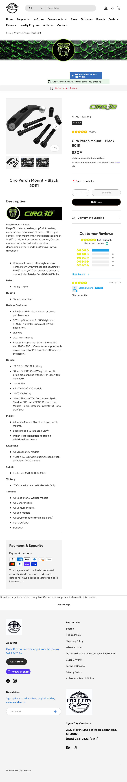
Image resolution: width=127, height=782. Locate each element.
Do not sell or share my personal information (91, 653)
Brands (100, 19)
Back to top (63, 604)
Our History (16, 661)
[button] (119, 8)
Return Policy (73, 635)
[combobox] (60, 8)
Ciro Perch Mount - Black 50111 (27, 33)
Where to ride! (74, 647)
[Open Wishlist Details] (112, 8)
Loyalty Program (29, 25)
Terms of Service (75, 666)
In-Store (38, 19)
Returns (11, 25)
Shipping (76, 157)
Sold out (106, 192)
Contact (62, 25)
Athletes (48, 25)
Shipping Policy (74, 641)
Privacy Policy (74, 672)
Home (9, 19)
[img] (79, 283)
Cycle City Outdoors (22, 770)
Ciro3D (75, 117)
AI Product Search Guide (80, 678)
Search (70, 628)
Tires (74, 19)
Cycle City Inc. (74, 659)
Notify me (96, 202)
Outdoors (87, 19)
